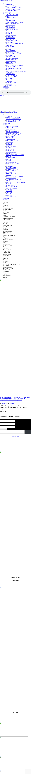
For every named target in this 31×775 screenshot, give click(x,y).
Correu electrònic (4, 425)
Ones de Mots (4, 403)
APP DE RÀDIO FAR (6, 95)
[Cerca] (28, 432)
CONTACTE (15, 437)
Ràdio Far (11, 403)
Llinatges (2, 422)
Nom (1, 419)
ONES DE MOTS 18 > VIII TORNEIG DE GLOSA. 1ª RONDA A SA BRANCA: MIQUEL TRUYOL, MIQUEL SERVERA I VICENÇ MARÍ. (15, 398)
